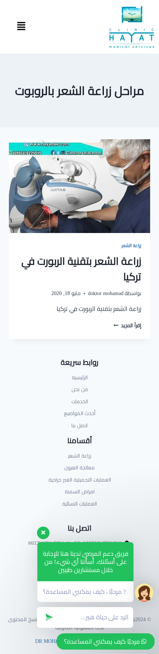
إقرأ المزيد (127, 325)
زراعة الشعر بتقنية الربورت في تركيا (81, 268)
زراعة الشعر (131, 245)
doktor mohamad (106, 293)
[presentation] (79, 186)
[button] (21, 27)
